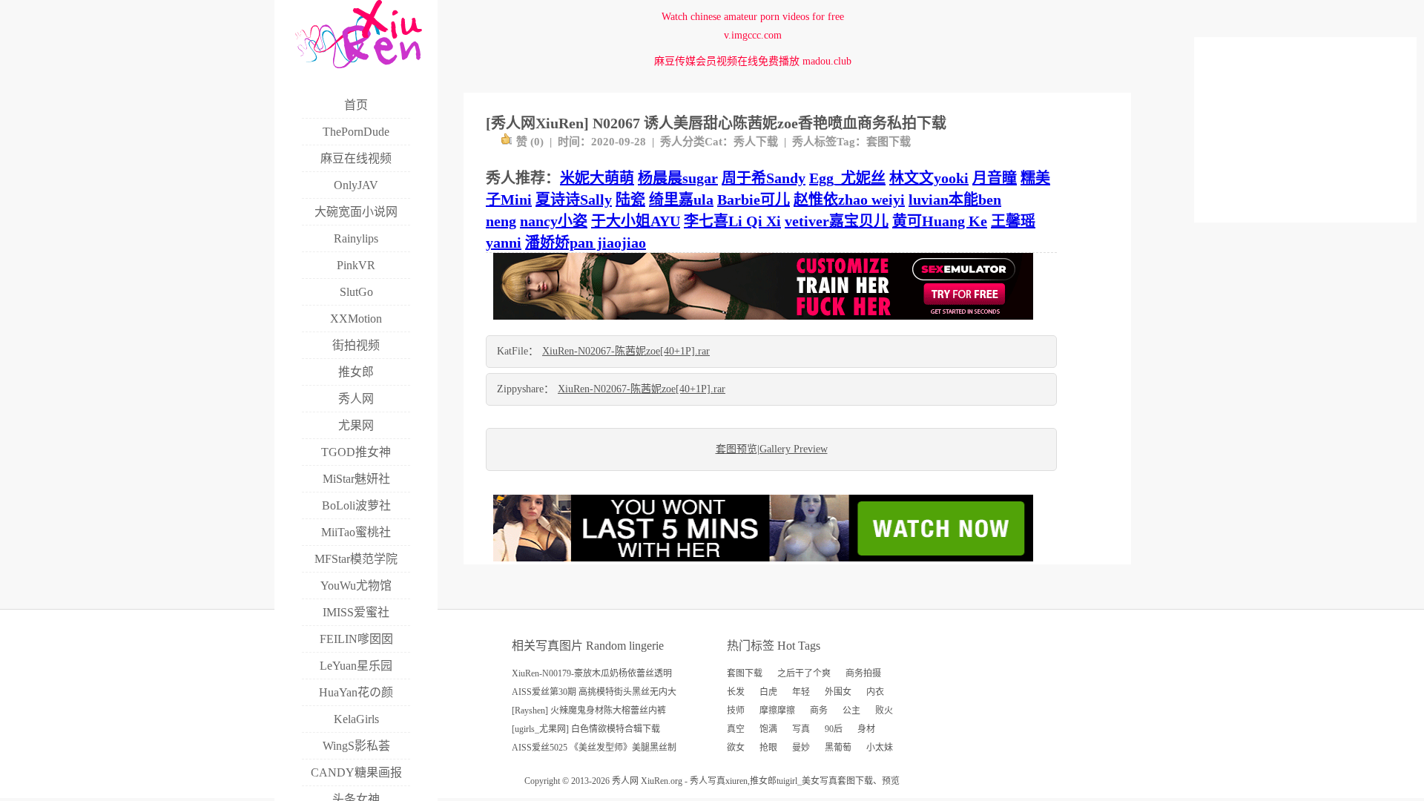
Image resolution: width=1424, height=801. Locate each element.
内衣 (875, 692)
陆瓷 (630, 199)
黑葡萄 (838, 747)
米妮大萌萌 (597, 178)
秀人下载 (756, 142)
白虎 (768, 692)
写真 (801, 729)
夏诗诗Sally (573, 199)
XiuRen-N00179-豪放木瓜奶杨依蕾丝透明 (592, 673)
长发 (736, 692)
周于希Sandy (763, 178)
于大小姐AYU (635, 221)
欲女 (736, 747)
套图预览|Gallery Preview (772, 449)
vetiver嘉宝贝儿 (837, 221)
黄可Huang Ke (939, 221)
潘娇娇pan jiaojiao (585, 242)
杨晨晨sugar (678, 178)
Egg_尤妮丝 (847, 178)
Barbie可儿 (753, 199)
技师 (736, 710)
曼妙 (801, 747)
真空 (736, 729)
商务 (819, 710)
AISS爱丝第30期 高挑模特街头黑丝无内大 (594, 692)
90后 (834, 729)
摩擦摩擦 (777, 710)
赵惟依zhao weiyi (849, 199)
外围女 (838, 692)
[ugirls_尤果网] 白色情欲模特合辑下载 (586, 729)
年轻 (801, 692)
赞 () (530, 142)
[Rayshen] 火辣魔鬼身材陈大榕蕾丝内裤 (589, 710)
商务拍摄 (863, 673)
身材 (866, 729)
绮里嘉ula (681, 199)
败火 (884, 710)
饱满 (768, 729)
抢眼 (768, 747)
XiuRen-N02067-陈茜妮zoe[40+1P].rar (626, 351)
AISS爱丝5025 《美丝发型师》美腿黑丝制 (594, 747)
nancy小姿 (553, 221)
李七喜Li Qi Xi (732, 221)
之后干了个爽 (804, 673)
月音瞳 (994, 178)
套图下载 (888, 142)
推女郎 (763, 781)
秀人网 (625, 781)
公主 (851, 710)
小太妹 (879, 747)
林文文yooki (929, 178)
